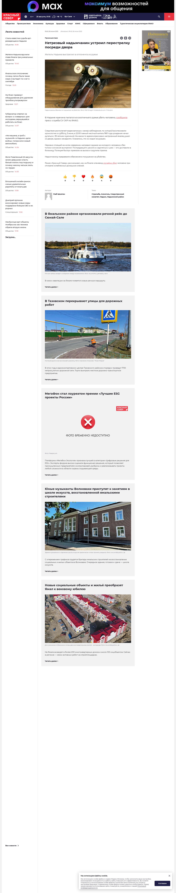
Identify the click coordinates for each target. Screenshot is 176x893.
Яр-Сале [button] (68, 16)
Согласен (162, 883)
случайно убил (110, 163)
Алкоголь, (106, 194)
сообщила (121, 117)
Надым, (103, 197)
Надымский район (115, 197)
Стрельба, (96, 194)
